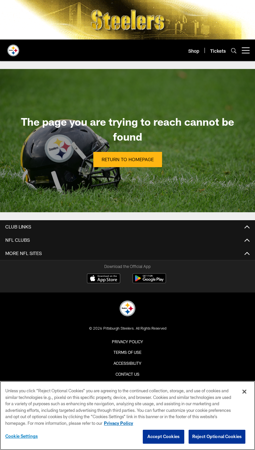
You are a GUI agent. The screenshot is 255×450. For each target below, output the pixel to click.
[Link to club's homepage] (13, 47)
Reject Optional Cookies (217, 436)
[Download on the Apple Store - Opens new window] (103, 279)
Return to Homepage (128, 159)
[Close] (244, 391)
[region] (127, 415)
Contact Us (127, 374)
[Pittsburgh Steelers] (127, 309)
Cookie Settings (21, 436)
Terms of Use (127, 352)
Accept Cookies (163, 436)
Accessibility (127, 363)
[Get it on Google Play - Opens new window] (149, 282)
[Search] (233, 50)
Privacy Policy (127, 341)
